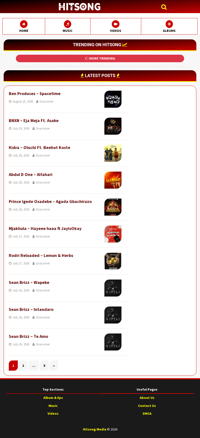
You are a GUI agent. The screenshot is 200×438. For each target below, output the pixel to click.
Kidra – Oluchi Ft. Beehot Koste (39, 147)
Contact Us (147, 405)
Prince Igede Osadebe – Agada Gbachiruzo (50, 201)
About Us (147, 397)
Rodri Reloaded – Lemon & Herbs (41, 255)
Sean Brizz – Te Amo (28, 336)
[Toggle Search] (165, 7)
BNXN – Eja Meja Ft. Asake (34, 120)
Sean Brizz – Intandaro (31, 309)
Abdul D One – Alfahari (30, 174)
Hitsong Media (94, 429)
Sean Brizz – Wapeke (29, 282)
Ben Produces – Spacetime (34, 93)
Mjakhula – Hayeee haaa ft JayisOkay (45, 228)
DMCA (147, 413)
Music (53, 405)
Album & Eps (53, 397)
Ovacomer (46, 101)
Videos (53, 413)
